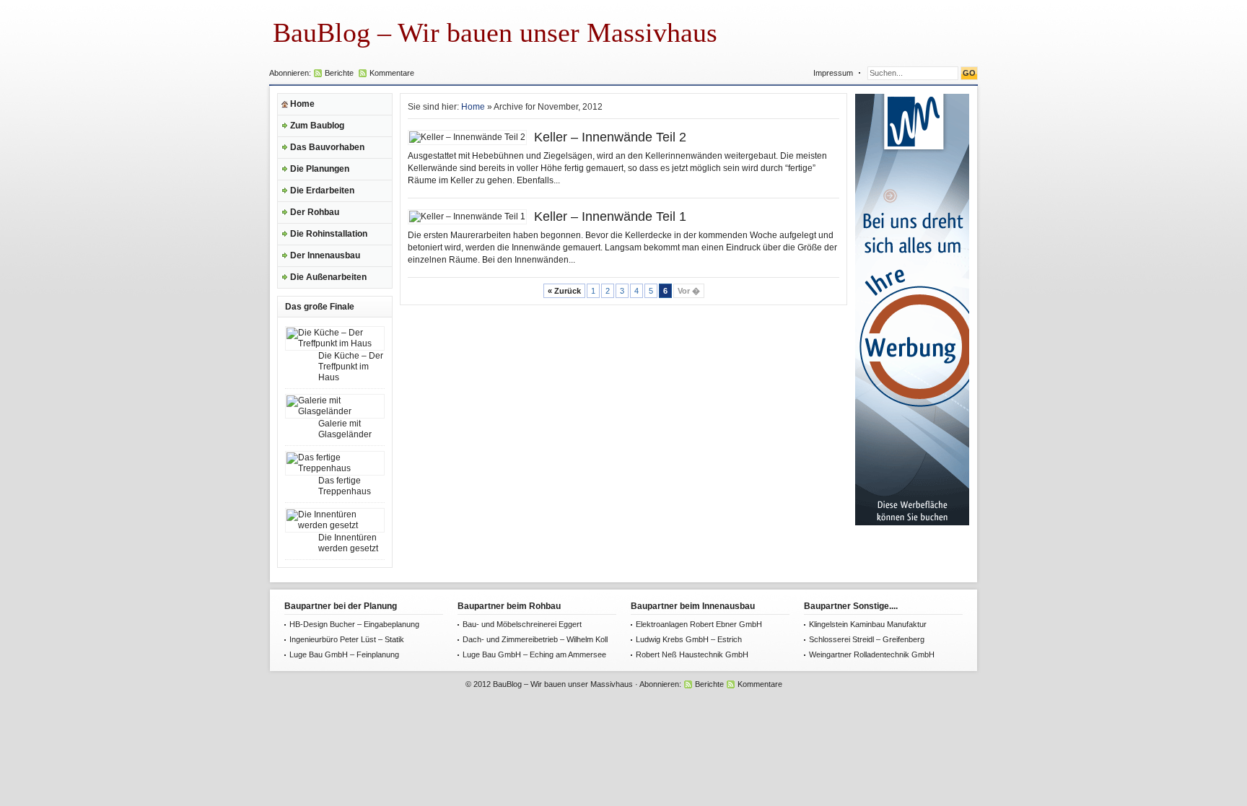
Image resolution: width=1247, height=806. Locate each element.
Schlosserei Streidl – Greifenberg (866, 639)
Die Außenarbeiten (328, 277)
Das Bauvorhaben (327, 147)
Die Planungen (319, 169)
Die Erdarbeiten (322, 190)
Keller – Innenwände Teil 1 (610, 216)
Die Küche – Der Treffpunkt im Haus (350, 366)
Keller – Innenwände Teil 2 (610, 137)
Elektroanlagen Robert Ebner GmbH (699, 624)
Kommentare (391, 73)
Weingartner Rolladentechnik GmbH (872, 654)
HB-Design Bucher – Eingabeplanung (354, 624)
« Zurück (564, 290)
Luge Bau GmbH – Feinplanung (344, 654)
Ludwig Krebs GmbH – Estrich (689, 639)
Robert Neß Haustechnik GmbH (692, 654)
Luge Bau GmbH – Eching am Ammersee (534, 654)
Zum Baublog (317, 126)
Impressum (833, 73)
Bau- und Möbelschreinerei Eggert (522, 624)
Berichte (339, 73)
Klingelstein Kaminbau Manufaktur (868, 624)
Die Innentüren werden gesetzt (348, 543)
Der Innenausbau (325, 255)
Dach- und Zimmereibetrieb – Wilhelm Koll (535, 639)
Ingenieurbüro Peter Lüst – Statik (346, 639)
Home (302, 104)
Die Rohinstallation (328, 234)
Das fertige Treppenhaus (344, 486)
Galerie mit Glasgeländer (345, 429)
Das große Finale (319, 307)
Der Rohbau (314, 212)
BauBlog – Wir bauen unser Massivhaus (495, 32)
